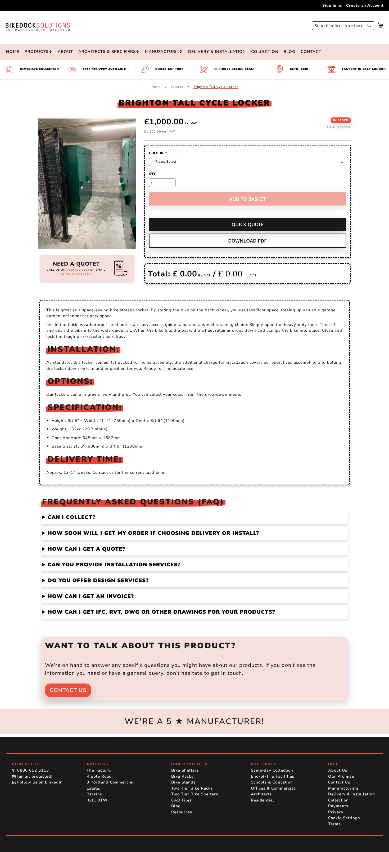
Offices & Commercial (273, 788)
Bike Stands (183, 782)
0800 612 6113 (78, 270)
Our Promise (341, 776)
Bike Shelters (185, 770)
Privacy (335, 812)
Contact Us (68, 690)
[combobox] (343, 25)
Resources (181, 812)
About (65, 51)
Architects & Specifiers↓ (109, 51)
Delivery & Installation (217, 51)
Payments (338, 806)
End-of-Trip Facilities (272, 776)
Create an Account (365, 5)
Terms (334, 824)
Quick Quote (248, 224)
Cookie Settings (344, 818)
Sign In (329, 5)
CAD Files (181, 800)
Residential (262, 800)
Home (12, 51)
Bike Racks (182, 776)
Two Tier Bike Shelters (194, 794)
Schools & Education (272, 782)
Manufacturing (164, 51)
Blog (289, 51)
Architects (261, 794)
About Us (337, 770)
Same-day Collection (272, 770)
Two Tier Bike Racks (192, 788)
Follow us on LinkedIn (39, 782)
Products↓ (38, 51)
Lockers (177, 87)
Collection (264, 51)
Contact (311, 51)
